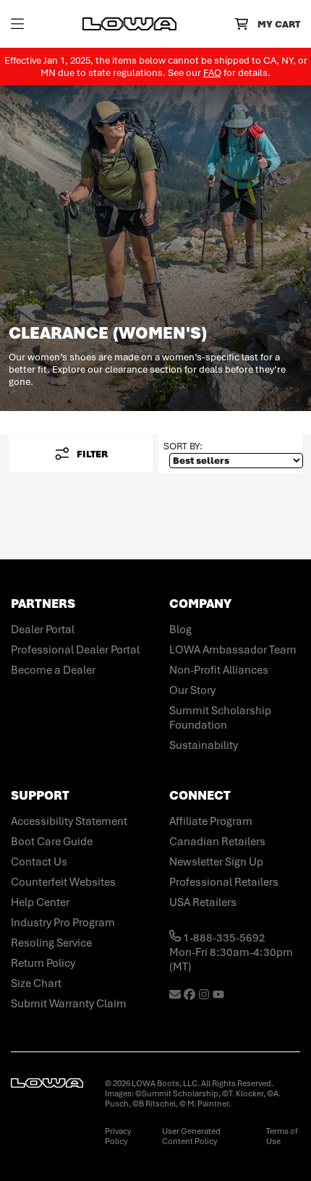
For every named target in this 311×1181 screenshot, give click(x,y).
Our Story (192, 690)
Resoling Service (51, 943)
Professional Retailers (223, 882)
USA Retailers (203, 902)
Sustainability (203, 745)
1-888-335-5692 (223, 938)
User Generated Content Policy (191, 1136)
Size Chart (36, 983)
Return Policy (43, 963)
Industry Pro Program (63, 922)
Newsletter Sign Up (216, 862)
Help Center (40, 902)
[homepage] (129, 24)
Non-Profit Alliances (218, 670)
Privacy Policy (118, 1136)
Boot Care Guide (52, 841)
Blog (180, 629)
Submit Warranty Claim (69, 1003)
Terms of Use (282, 1136)
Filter (92, 454)
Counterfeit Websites (63, 882)
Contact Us (39, 862)
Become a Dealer (53, 670)
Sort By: (183, 446)
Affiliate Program (210, 821)
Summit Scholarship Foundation (220, 717)
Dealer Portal (42, 629)
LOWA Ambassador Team (233, 650)
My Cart (278, 24)
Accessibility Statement (69, 821)
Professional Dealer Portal (75, 650)
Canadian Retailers (217, 841)
